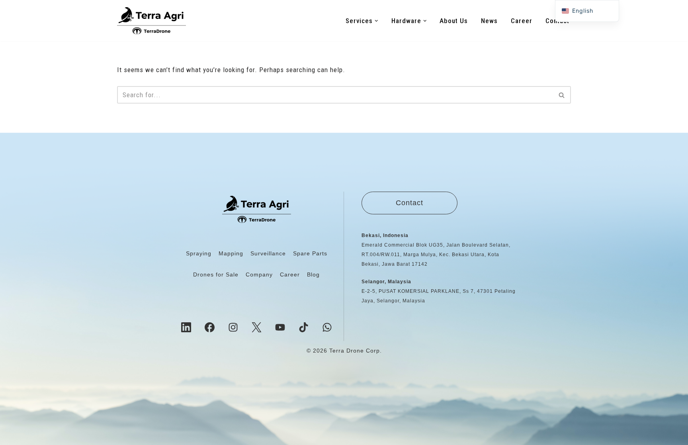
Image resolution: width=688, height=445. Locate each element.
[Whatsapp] (327, 327)
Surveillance (268, 253)
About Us (454, 21)
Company (259, 274)
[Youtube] (280, 327)
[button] (376, 21)
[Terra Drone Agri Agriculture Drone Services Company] (151, 20)
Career (521, 21)
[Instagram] (233, 327)
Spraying (198, 253)
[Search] (562, 95)
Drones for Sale (215, 274)
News (489, 21)
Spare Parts (310, 253)
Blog (313, 274)
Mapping (231, 253)
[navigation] (587, 11)
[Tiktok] (304, 327)
